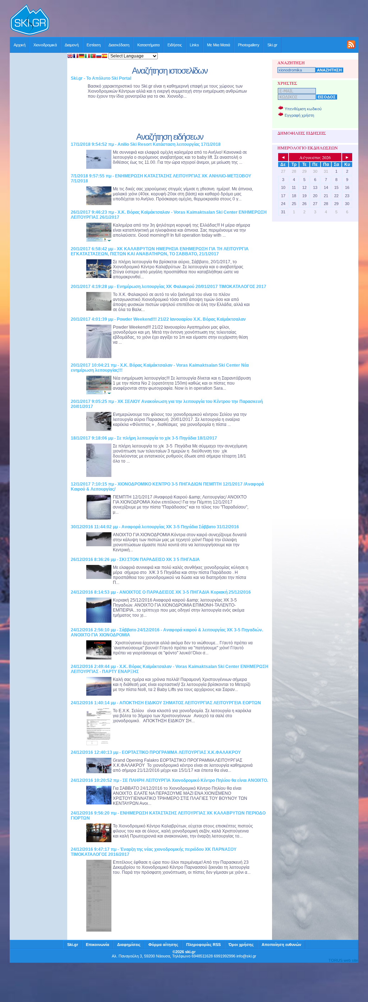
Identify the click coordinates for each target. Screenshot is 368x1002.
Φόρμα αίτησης (163, 944)
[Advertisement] (204, 20)
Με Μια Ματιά (218, 45)
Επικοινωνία (97, 944)
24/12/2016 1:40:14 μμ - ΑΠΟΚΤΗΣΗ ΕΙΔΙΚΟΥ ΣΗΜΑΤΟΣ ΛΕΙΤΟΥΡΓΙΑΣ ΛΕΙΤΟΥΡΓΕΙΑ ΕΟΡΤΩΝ (166, 702)
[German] (81, 56)
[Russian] (99, 56)
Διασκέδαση (119, 45)
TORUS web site (343, 960)
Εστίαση (94, 45)
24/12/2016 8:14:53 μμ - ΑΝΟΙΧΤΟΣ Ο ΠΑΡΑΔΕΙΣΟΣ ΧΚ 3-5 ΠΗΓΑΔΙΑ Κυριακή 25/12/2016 (161, 592)
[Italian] (87, 56)
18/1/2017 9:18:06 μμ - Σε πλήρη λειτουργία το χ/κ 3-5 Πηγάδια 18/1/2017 (144, 438)
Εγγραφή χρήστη (299, 115)
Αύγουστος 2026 (315, 157)
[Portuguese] (93, 56)
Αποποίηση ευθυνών (281, 944)
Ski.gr (272, 45)
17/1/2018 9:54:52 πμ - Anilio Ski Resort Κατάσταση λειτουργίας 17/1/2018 (146, 144)
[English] (70, 56)
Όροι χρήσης (241, 944)
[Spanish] (104, 56)
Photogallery (248, 45)
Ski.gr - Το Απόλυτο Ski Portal (101, 78)
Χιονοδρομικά (45, 45)
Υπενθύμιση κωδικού (303, 109)
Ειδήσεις (174, 45)
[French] (76, 56)
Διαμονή (72, 45)
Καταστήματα (148, 45)
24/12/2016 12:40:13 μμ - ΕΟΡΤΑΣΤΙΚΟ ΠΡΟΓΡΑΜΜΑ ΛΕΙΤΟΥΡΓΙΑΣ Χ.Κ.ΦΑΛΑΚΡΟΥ (156, 752)
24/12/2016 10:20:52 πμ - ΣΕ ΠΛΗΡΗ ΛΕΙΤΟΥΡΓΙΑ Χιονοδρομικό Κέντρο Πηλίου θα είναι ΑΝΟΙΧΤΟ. (169, 780)
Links (194, 45)
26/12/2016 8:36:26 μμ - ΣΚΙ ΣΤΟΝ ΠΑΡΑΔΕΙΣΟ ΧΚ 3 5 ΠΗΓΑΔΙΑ (135, 559)
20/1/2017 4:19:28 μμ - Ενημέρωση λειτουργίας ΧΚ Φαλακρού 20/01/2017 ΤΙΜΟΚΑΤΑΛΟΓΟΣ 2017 (168, 286)
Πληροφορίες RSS (203, 944)
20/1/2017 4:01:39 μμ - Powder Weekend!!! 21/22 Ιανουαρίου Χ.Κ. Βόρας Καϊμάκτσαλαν (158, 319)
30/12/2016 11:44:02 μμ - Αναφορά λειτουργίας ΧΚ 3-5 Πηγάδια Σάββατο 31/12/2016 (155, 526)
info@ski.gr (246, 956)
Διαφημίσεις (129, 944)
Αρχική (20, 45)
